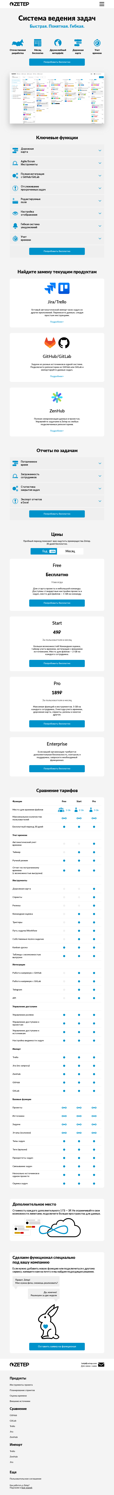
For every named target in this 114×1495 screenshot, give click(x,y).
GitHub (13, 1415)
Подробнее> (57, 322)
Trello (12, 1426)
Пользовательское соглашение (25, 1478)
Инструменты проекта (21, 1384)
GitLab (13, 1420)
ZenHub (14, 1437)
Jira (11, 1431)
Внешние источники (20, 1401)
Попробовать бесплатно (57, 62)
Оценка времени (18, 1395)
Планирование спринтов (22, 1390)
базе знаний (26, 1487)
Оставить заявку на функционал (57, 1346)
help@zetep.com (89, 1363)
